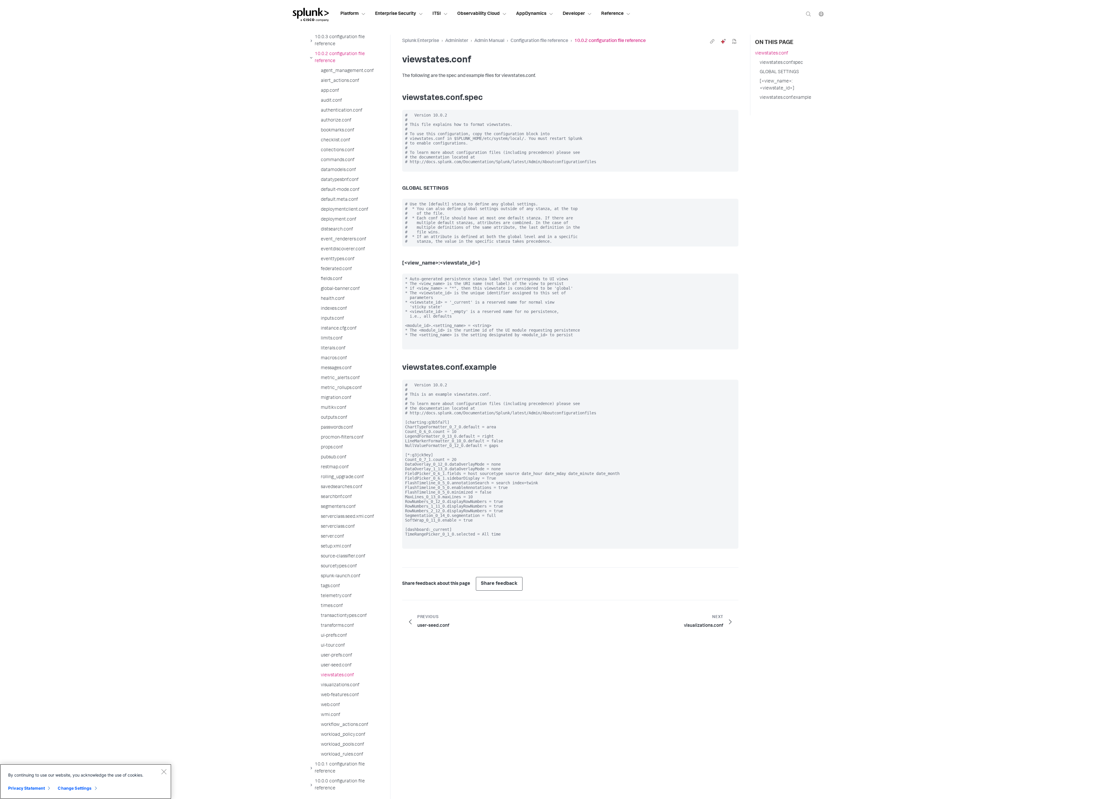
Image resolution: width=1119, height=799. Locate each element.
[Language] (821, 14)
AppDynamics (531, 14)
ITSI (436, 14)
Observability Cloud (478, 14)
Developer (574, 14)
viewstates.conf (771, 53)
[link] (712, 41)
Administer (456, 41)
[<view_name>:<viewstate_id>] (777, 85)
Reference (612, 14)
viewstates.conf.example (785, 98)
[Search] (808, 14)
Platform (349, 14)
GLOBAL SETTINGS (779, 72)
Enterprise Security (395, 14)
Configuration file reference (539, 41)
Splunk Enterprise (420, 41)
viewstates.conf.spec (781, 63)
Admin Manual (489, 41)
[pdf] (734, 41)
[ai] (723, 41)
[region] (85, 781)
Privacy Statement (26, 788)
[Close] (164, 772)
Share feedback (499, 583)
